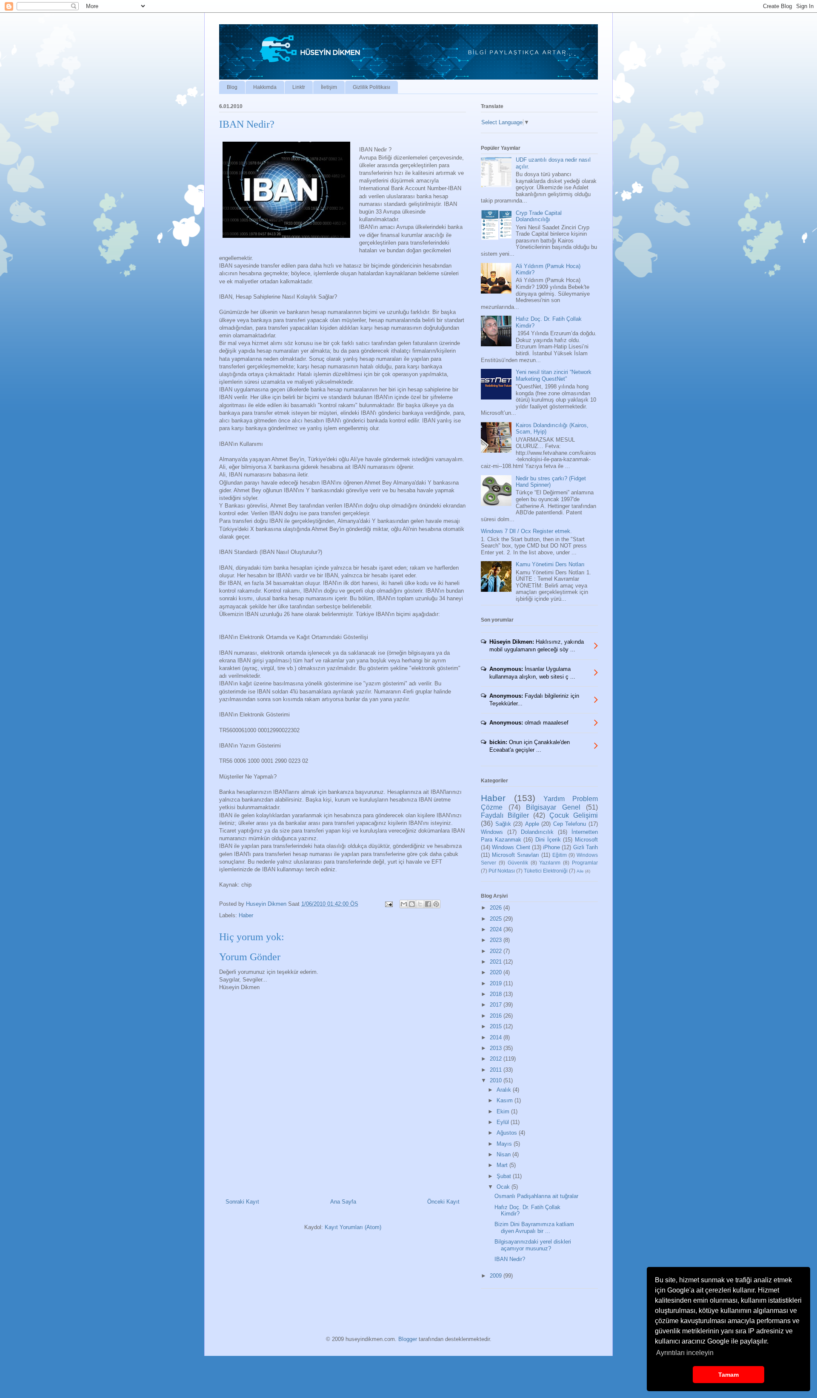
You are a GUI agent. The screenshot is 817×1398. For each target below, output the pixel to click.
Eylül (504, 1122)
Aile (580, 871)
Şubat (505, 1176)
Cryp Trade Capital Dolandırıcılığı (539, 216)
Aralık (505, 1090)
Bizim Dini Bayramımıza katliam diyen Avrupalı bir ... (534, 1227)
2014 (496, 1037)
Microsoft (586, 839)
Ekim (504, 1111)
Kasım (505, 1100)
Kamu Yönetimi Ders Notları (550, 564)
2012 (496, 1059)
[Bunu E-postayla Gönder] (404, 904)
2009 (496, 1275)
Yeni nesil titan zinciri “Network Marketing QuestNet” (553, 375)
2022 (496, 951)
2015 (496, 1026)
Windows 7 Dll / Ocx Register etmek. (526, 531)
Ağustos (508, 1133)
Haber (246, 915)
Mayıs (505, 1144)
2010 (496, 1080)
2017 (496, 1004)
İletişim (329, 87)
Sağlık (503, 824)
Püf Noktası (501, 870)
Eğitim (559, 855)
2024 (496, 929)
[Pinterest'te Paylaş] (436, 904)
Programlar (585, 862)
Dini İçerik (548, 839)
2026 (496, 907)
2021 (496, 962)
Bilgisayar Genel (553, 807)
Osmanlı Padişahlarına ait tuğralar (536, 1196)
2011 (496, 1070)
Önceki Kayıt (443, 1201)
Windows (492, 832)
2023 (496, 940)
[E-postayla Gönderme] (388, 904)
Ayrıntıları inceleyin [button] (685, 1352)
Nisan (504, 1154)
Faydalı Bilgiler (505, 815)
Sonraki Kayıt (242, 1201)
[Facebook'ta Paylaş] (428, 904)
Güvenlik (518, 862)
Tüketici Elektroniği (546, 870)
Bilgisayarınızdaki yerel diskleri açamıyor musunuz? (532, 1245)
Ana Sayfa (343, 1201)
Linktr (298, 87)
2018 (496, 994)
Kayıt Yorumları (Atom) (353, 1227)
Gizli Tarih (585, 847)
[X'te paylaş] (420, 904)
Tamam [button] (728, 1374)
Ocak (504, 1187)
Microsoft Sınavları (515, 855)
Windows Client (511, 847)
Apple (532, 824)
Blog (232, 87)
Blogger (407, 1339)
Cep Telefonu (569, 824)
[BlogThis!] (412, 904)
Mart (503, 1165)
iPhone (551, 847)
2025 (496, 919)
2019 (496, 983)
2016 (496, 1016)
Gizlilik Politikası (371, 87)
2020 (496, 972)
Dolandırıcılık (537, 832)
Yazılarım (549, 862)
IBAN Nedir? (509, 1259)
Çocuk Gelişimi (573, 815)
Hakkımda (265, 87)
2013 (496, 1048)
